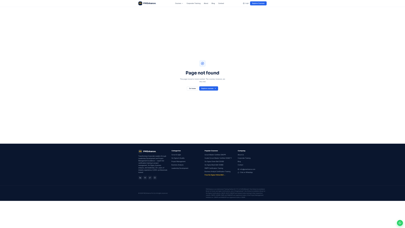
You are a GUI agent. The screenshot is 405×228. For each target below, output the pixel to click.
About (206, 3)
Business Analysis (177, 165)
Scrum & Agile (176, 155)
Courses (178, 3)
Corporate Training (193, 3)
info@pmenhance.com (247, 169)
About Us (241, 155)
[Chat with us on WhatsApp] (400, 223)
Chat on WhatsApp (246, 172)
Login (247, 3)
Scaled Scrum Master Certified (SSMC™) (218, 158)
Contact (221, 3)
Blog (213, 3)
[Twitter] (150, 178)
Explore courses (207, 88)
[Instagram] (155, 178)
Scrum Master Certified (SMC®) (215, 155)
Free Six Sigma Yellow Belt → (215, 175)
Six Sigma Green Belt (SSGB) (214, 161)
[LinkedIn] (140, 178)
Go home (192, 88)
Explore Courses (258, 3)
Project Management (178, 161)
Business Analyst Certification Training (217, 171)
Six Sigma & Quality (178, 158)
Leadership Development (179, 168)
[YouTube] (145, 178)
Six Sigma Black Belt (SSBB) (214, 165)
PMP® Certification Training (214, 168)
